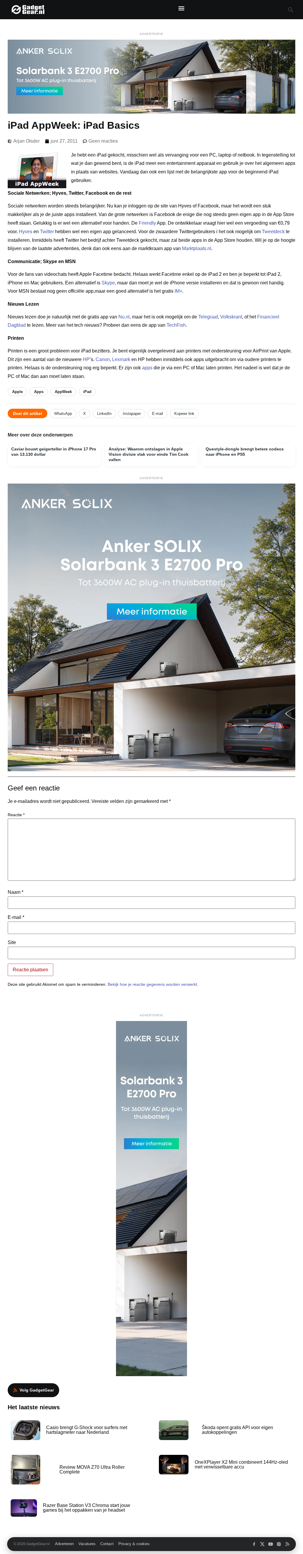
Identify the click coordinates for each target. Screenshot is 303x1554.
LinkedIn (104, 413)
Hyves (25, 231)
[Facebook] (254, 1544)
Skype (108, 282)
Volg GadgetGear (37, 1390)
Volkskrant (231, 316)
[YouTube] (270, 1544)
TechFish (176, 325)
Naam (15, 892)
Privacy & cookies (134, 1544)
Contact (107, 1544)
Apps (38, 391)
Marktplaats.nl (196, 248)
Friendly (147, 223)
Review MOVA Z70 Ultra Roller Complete (92, 1469)
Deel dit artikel (27, 413)
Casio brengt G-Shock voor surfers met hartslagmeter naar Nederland (86, 1430)
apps (147, 367)
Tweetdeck (273, 231)
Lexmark (121, 359)
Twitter (47, 231)
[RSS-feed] (287, 1544)
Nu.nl (124, 316)
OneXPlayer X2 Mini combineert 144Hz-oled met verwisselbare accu (241, 1464)
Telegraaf (208, 316)
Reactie (16, 815)
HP (86, 359)
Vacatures (87, 1544)
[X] (262, 1544)
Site (12, 942)
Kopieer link (184, 413)
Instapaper (132, 413)
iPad (87, 391)
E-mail (157, 413)
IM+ (178, 291)
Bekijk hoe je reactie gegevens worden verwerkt (152, 984)
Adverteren (64, 1544)
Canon (103, 359)
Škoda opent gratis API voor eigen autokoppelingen (237, 1430)
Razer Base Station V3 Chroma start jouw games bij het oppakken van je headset (86, 1508)
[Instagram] (279, 1544)
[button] (181, 8)
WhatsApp (63, 413)
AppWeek (63, 391)
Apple (17, 391)
